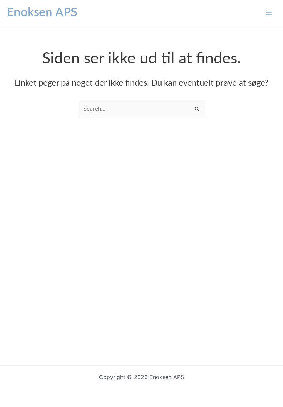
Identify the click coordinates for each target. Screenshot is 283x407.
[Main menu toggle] (269, 13)
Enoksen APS (42, 13)
